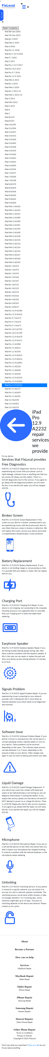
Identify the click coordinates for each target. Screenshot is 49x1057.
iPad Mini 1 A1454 (12, 210)
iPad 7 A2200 (10, 177)
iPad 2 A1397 (10, 132)
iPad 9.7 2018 (11, 58)
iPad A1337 (9, 121)
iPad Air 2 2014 (11, 84)
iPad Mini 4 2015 (12, 80)
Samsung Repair (24, 1001)
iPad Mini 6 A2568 (12, 259)
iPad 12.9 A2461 (12, 404)
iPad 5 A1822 (10, 158)
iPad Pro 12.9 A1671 (13, 340)
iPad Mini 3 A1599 (12, 229)
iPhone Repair (24, 990)
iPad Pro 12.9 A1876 (13, 355)
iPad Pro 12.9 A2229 (13, 378)
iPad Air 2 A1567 (12, 281)
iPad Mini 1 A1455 (12, 214)
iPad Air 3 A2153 (12, 292)
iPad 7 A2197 (10, 173)
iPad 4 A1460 (10, 154)
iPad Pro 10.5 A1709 (13, 333)
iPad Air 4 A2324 (12, 300)
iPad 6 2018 (10, 47)
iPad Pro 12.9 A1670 (13, 337)
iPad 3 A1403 (10, 143)
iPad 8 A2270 (10, 184)
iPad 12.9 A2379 (12, 407)
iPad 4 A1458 (10, 147)
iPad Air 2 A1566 (12, 277)
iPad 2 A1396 (10, 128)
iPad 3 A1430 (10, 140)
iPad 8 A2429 (10, 188)
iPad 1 (7, 113)
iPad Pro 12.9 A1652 (13, 314)
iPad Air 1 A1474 (12, 266)
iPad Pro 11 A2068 (13, 370)
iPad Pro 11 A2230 (13, 374)
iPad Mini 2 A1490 (12, 221)
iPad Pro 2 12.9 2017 (14, 65)
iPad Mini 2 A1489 (12, 218)
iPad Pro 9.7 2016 (12, 73)
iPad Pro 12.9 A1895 (13, 363)
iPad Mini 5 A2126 (12, 251)
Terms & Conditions (24, 1033)
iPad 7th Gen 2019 (12, 35)
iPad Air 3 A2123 (12, 288)
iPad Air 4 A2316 (12, 296)
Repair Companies (10, 28)
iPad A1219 (9, 117)
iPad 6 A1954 (10, 169)
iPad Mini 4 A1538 (12, 236)
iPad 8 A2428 (10, 192)
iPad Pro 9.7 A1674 (13, 322)
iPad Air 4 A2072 (12, 307)
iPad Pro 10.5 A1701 (13, 329)
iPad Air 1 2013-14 (13, 91)
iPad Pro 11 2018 (12, 50)
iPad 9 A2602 (10, 199)
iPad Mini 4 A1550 (12, 240)
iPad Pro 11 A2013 (13, 348)
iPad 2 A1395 (10, 125)
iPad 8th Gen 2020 (12, 32)
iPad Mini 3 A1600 (12, 233)
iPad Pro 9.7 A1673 (13, 318)
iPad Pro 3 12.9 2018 (14, 54)
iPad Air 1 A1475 (12, 270)
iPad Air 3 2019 (11, 39)
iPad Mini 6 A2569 (12, 262)
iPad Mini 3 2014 (12, 87)
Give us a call (33, 1045)
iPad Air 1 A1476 (12, 273)
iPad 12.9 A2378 (12, 400)
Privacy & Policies (24, 1036)
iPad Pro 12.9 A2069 (13, 381)
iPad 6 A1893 (10, 166)
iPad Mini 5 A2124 (12, 247)
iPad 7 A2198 (10, 180)
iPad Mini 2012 (11, 102)
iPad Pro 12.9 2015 (13, 76)
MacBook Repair (24, 969)
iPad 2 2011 (10, 106)
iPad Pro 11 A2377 (13, 389)
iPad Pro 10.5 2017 (13, 69)
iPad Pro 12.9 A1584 (13, 311)
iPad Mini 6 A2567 (12, 255)
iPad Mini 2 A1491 (12, 225)
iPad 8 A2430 (10, 195)
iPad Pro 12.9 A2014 (13, 359)
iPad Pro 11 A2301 (13, 396)
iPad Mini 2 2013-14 (13, 95)
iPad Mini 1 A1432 (12, 207)
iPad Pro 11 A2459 (13, 393)
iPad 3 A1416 (10, 136)
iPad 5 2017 (10, 61)
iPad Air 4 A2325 (12, 303)
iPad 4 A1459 (10, 151)
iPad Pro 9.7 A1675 (13, 326)
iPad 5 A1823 (10, 162)
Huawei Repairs (24, 1011)
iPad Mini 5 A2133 (12, 244)
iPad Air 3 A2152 (12, 285)
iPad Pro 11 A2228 (13, 367)
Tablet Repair (24, 979)
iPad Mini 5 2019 (12, 43)
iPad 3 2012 (10, 99)
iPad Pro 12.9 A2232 (13, 385)
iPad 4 (7, 110)
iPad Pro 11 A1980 (13, 344)
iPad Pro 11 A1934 (13, 352)
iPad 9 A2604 (10, 203)
